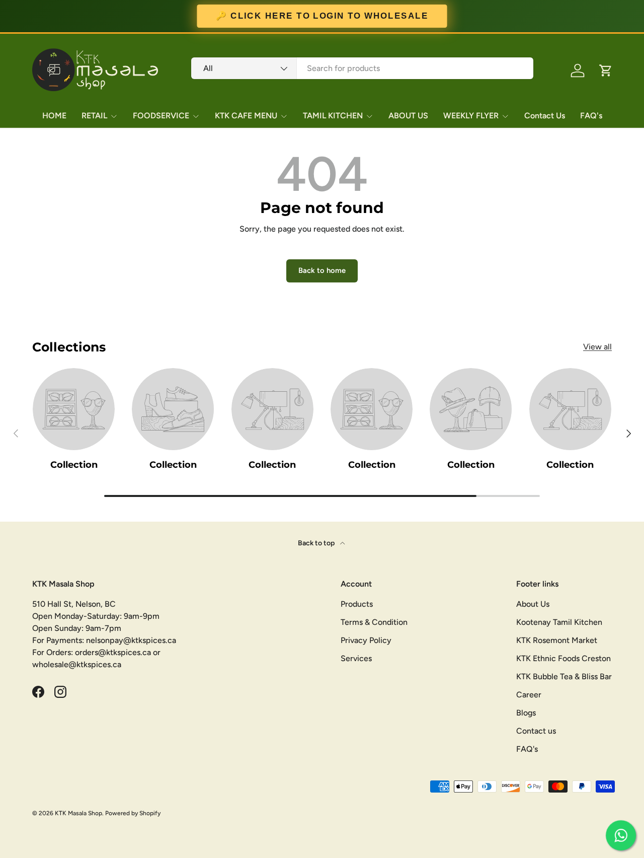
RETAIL (94, 115)
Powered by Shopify (132, 813)
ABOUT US (408, 115)
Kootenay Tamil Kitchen (559, 622)
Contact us (536, 731)
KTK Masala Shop (78, 813)
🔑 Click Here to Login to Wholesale (322, 16)
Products (357, 604)
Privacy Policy (366, 640)
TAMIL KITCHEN (333, 115)
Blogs (526, 713)
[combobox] (362, 68)
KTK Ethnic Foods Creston (563, 658)
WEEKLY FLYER (471, 115)
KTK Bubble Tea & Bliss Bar (564, 676)
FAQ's (591, 115)
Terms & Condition (374, 622)
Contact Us (544, 115)
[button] (606, 70)
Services (356, 658)
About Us (532, 604)
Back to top (317, 543)
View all (597, 346)
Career (528, 694)
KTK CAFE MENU (246, 115)
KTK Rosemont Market (556, 640)
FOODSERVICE (161, 115)
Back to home (322, 270)
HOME (54, 115)
